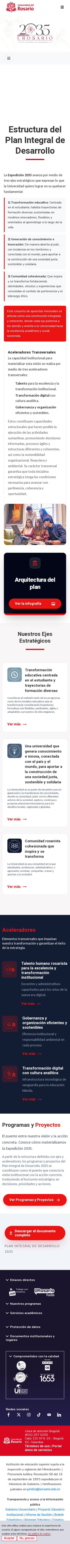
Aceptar (9, 1538)
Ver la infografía (28, 603)
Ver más (14, 724)
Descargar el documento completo (35, 1233)
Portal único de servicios (43, 1448)
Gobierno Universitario (20, 1509)
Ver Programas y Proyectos (31, 1200)
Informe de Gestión (38, 1515)
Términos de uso (37, 1446)
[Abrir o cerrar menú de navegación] (9, 58)
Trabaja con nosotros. (22, 1290)
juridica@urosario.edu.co (43, 1489)
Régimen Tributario (37, 1520)
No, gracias (27, 1538)
